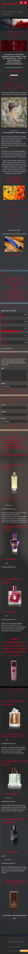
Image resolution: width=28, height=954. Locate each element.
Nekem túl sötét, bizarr (7, 321)
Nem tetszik (5, 328)
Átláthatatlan (5, 342)
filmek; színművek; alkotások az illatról (14, 283)
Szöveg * (3, 405)
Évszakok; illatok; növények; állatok (14, 279)
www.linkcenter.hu (14, 75)
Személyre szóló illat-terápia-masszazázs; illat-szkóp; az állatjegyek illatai (14, 292)
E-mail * (3, 411)
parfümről (14, 287)
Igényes (4, 335)
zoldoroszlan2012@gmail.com (14, 255)
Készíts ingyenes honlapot (14, 950)
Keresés (21, 2)
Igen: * (3, 368)
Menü (25, 2)
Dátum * (3, 383)
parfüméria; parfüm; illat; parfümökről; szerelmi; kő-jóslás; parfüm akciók (14, 297)
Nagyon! (4, 314)
